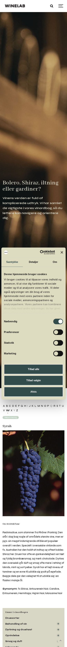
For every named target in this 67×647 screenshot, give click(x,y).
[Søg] (52, 6)
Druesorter (12, 618)
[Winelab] (15, 6)
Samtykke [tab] (12, 261)
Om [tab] (55, 261)
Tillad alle (33, 369)
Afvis (33, 391)
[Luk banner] (62, 252)
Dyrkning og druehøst (18, 629)
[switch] (58, 332)
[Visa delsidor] (58, 623)
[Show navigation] (61, 6)
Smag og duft (13, 641)
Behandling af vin (16, 624)
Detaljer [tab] (33, 261)
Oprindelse (12, 635)
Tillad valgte (33, 380)
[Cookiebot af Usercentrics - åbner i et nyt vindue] (41, 252)
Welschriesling (10, 417)
